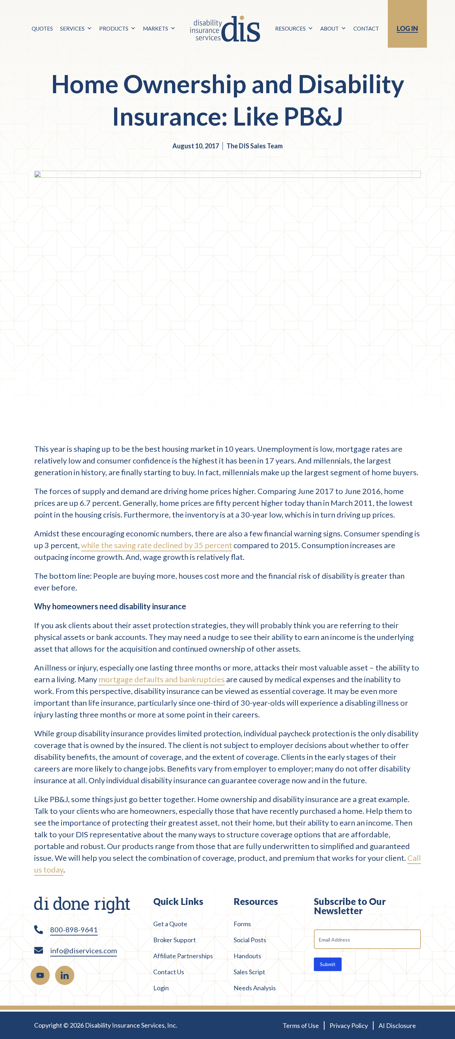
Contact (366, 28)
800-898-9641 (74, 929)
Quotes (42, 28)
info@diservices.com (83, 950)
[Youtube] (40, 975)
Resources (290, 28)
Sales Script (249, 971)
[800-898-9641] (38, 929)
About (329, 28)
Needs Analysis (255, 987)
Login (161, 987)
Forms (242, 923)
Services (72, 28)
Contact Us (168, 971)
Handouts (247, 955)
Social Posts (250, 939)
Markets (155, 28)
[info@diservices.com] (38, 950)
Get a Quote (170, 923)
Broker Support (174, 939)
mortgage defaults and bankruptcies (161, 679)
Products (113, 28)
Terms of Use (301, 1025)
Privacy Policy (349, 1025)
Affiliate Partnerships (183, 955)
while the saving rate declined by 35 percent (156, 545)
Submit (328, 964)
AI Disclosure (397, 1025)
